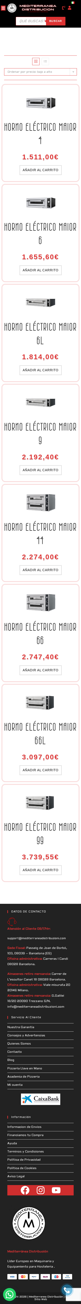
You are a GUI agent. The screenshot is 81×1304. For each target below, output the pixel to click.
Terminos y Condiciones (25, 1152)
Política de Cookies (22, 1168)
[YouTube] (56, 1190)
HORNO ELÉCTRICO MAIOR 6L (40, 333)
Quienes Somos (19, 1044)
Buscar (55, 21)
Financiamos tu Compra (25, 1135)
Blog (10, 1060)
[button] (9, 1294)
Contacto (14, 1052)
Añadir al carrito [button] (41, 170)
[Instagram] (40, 1190)
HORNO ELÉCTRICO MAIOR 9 (40, 433)
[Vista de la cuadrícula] (36, 61)
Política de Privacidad (24, 1160)
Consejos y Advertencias (26, 1035)
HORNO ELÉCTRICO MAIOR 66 (40, 633)
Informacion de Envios (24, 1127)
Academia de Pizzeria (23, 1077)
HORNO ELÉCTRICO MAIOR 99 (40, 833)
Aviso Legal (16, 1176)
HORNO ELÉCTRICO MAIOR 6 (40, 233)
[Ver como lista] (45, 61)
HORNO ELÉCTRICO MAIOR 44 (40, 533)
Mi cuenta (14, 1085)
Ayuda (12, 1143)
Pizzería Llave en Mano (24, 1068)
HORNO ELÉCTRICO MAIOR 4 (40, 133)
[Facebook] (25, 1190)
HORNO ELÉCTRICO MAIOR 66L (40, 733)
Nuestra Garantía (20, 1027)
